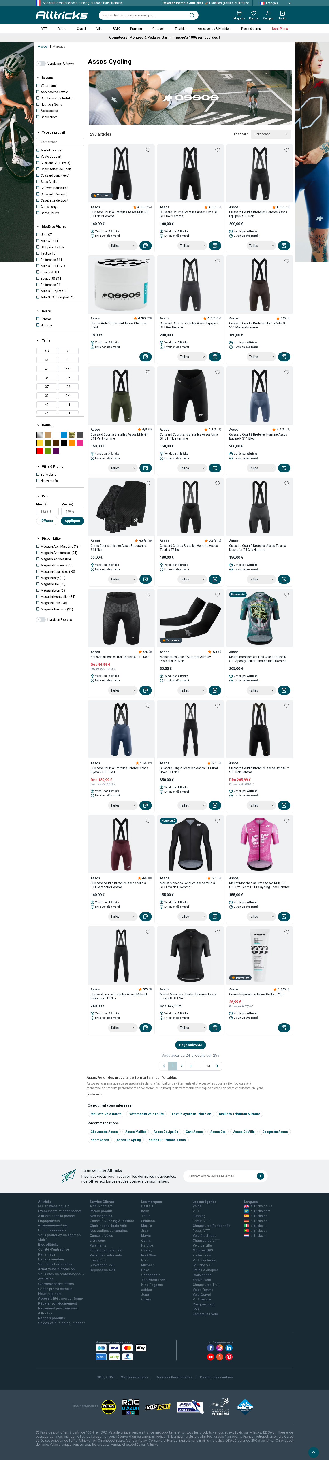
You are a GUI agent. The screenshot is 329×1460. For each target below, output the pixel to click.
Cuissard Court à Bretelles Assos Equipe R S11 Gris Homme (189, 325)
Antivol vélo (202, 1280)
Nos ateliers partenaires (109, 1230)
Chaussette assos (104, 1132)
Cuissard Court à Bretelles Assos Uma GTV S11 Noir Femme (259, 770)
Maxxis (146, 1226)
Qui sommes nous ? (53, 1206)
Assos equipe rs (166, 1132)
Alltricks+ (45, 1313)
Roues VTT (201, 1230)
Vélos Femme (203, 1290)
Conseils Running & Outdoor (112, 1221)
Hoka (145, 1270)
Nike (144, 1260)
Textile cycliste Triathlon (191, 1114)
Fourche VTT (203, 1265)
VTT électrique (204, 1260)
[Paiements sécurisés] (121, 1352)
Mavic (146, 1235)
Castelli (147, 1206)
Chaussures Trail (206, 1285)
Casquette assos (275, 1132)
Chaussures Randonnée (212, 1226)
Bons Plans (280, 28)
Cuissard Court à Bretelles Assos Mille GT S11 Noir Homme (119, 214)
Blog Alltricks (48, 1244)
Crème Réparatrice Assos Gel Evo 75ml (256, 994)
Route (62, 28)
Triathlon (181, 28)
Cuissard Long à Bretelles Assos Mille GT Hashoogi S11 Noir (119, 996)
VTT (44, 28)
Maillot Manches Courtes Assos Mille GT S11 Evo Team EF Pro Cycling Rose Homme (259, 885)
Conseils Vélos (101, 1235)
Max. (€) (67, 504)
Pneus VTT (201, 1221)
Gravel (81, 28)
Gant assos (194, 1132)
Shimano (148, 1221)
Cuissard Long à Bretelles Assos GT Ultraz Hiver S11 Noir (189, 770)
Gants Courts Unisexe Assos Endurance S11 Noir (118, 547)
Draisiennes (202, 1275)
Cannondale (150, 1275)
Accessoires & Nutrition (214, 28)
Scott (145, 1294)
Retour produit (101, 1211)
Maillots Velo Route (106, 1114)
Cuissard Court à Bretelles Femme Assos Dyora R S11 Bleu (119, 770)
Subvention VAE (102, 1265)
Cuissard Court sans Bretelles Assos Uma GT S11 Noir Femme (189, 436)
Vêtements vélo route (146, 1114)
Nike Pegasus (152, 1285)
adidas (146, 1290)
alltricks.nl (258, 1235)
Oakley (146, 1250)
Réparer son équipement (57, 1303)
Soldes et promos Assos (167, 1140)
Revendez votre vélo (106, 1255)
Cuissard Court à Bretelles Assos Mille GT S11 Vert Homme (119, 436)
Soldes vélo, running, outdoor (61, 1323)
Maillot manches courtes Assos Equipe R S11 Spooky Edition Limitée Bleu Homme (257, 659)
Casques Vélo (203, 1304)
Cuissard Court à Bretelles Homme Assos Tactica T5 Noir (189, 547)
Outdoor (158, 28)
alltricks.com (260, 1211)
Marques (59, 46)
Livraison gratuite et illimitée (205, 3)
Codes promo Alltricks (55, 1289)
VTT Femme (202, 1299)
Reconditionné (251, 28)
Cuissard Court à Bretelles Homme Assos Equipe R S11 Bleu (258, 436)
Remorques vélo (205, 1314)
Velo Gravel (202, 1294)
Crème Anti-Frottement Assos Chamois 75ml (119, 325)
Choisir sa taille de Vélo (108, 1226)
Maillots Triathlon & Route (239, 1114)
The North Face (153, 1280)
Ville (99, 28)
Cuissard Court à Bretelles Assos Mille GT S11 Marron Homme (258, 325)
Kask (145, 1211)
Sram (145, 1230)
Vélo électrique (204, 1235)
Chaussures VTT (206, 1240)
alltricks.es (258, 1216)
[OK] (260, 1176)
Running (136, 28)
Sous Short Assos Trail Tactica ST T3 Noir (120, 657)
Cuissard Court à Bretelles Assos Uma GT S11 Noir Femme (189, 214)
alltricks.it (258, 1226)
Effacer (47, 521)
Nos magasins (101, 1216)
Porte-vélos (202, 1255)
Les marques (151, 1202)
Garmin (146, 1240)
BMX (116, 28)
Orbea (146, 1299)
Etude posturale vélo (106, 1250)
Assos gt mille (244, 1132)
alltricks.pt (258, 1230)
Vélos (197, 1206)
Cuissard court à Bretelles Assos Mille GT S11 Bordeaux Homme (119, 885)
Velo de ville (202, 1245)
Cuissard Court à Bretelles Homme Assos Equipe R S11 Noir (258, 214)
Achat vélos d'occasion (56, 1269)
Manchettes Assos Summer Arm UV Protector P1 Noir (185, 659)
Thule (145, 1216)
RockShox (148, 1255)
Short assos (100, 1140)
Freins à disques (206, 1270)
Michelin (148, 1265)
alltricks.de (259, 1221)
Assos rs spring (129, 1140)
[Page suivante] (217, 1066)
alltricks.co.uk (261, 1206)
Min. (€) (41, 504)
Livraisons (98, 1240)
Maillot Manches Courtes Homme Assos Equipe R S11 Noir (188, 996)
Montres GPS (203, 1250)
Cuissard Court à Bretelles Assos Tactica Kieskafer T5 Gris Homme (257, 547)
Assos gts (218, 1132)
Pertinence (262, 134)
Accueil (43, 46)
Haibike (147, 1245)
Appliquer (72, 521)
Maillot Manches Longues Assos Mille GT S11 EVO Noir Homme (188, 885)
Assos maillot (135, 1132)
